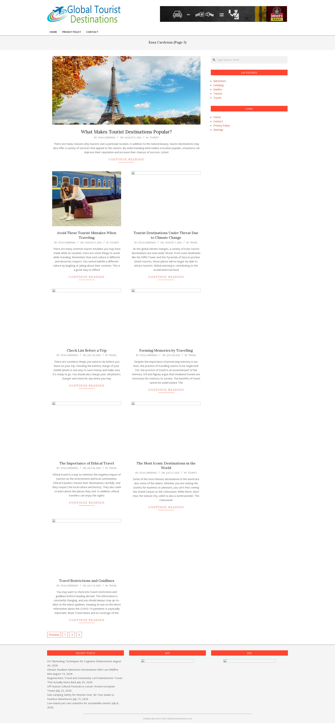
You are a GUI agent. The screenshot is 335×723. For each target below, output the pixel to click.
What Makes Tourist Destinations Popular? (126, 132)
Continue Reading (126, 159)
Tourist (154, 137)
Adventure (219, 81)
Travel (194, 242)
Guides (217, 89)
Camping (218, 85)
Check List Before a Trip (87, 350)
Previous (54, 634)
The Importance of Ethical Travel (86, 463)
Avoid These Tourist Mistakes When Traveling (86, 235)
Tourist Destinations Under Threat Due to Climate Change (166, 235)
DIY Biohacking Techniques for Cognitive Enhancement (79, 661)
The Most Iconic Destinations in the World (166, 465)
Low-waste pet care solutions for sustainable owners (79, 703)
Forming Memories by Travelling (166, 350)
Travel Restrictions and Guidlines (86, 580)
